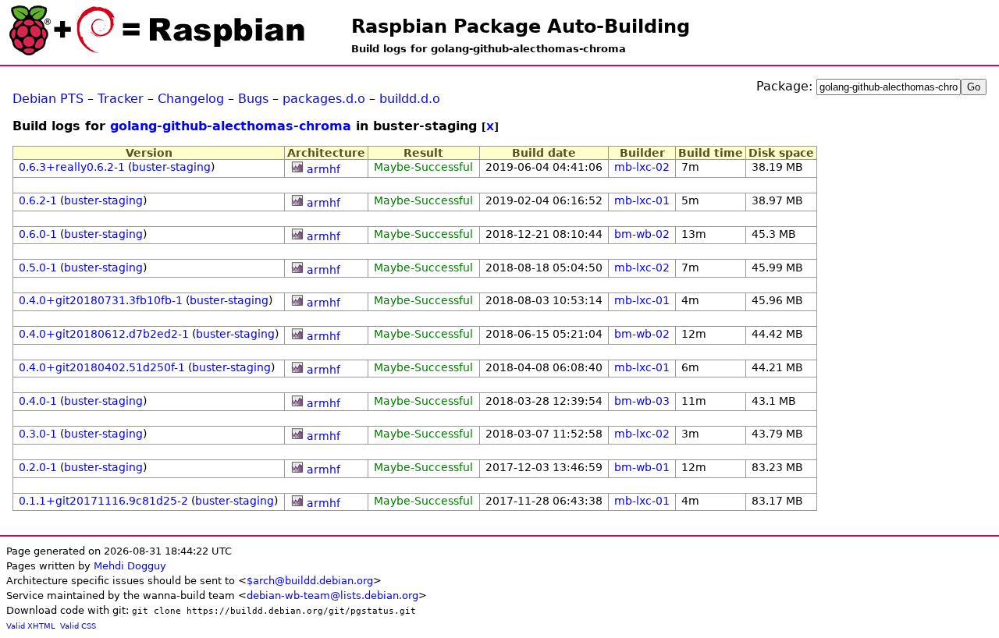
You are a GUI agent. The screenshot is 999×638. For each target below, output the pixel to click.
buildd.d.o (409, 98)
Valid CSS (78, 626)
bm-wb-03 (642, 401)
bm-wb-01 (642, 467)
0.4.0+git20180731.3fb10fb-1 (101, 300)
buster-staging (171, 167)
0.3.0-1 (38, 433)
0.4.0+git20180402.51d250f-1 (102, 367)
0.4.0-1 (38, 401)
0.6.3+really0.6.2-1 (72, 167)
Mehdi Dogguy (130, 566)
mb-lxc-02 (642, 167)
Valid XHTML (30, 626)
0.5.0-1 (38, 267)
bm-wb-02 (642, 234)
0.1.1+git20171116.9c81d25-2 (103, 500)
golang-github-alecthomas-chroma (230, 126)
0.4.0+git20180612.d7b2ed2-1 (104, 334)
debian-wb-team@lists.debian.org (332, 595)
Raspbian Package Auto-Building (520, 26)
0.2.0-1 (38, 467)
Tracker (121, 98)
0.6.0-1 (38, 234)
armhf (323, 169)
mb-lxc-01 (642, 200)
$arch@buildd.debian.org (310, 581)
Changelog (191, 98)
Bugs (253, 98)
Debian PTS (48, 98)
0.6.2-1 (38, 200)
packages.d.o (324, 98)
